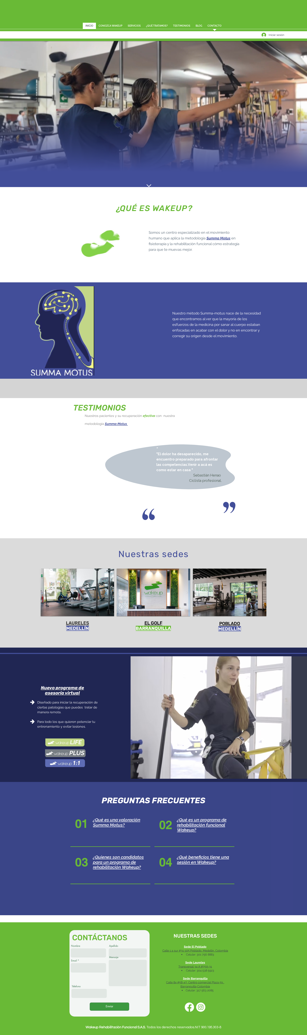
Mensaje (113, 957)
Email (74, 960)
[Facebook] (189, 1007)
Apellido (113, 946)
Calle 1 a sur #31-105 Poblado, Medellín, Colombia (195, 950)
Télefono (76, 986)
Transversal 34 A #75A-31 (195, 966)
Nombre (75, 946)
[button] (110, 27)
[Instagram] (200, 1007)
